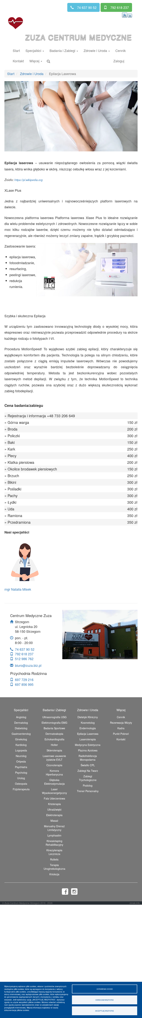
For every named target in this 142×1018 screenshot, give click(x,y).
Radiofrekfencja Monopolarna (88, 757)
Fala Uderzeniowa (54, 798)
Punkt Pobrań (121, 734)
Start (16, 50)
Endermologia (88, 728)
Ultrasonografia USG (54, 717)
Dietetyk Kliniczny (87, 717)
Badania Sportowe (54, 728)
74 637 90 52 (24, 649)
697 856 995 (24, 684)
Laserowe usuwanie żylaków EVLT (54, 757)
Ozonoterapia (54, 765)
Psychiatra (21, 767)
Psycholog (21, 772)
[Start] (15, 23)
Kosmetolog (88, 722)
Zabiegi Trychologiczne (88, 778)
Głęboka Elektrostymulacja (54, 781)
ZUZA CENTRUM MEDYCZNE (78, 37)
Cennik (120, 50)
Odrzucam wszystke (104, 1000)
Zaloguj (118, 60)
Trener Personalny (88, 791)
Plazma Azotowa (87, 750)
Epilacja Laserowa (87, 734)
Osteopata (21, 783)
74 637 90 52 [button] (87, 7)
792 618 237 (24, 653)
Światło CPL (88, 765)
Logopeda (21, 750)
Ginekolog (21, 739)
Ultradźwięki (54, 809)
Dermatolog (21, 722)
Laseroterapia (88, 739)
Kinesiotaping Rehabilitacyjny (54, 842)
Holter (54, 745)
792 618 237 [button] (119, 7)
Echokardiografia (54, 739)
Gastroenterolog (21, 734)
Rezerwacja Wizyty (121, 722)
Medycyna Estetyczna (87, 745)
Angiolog (21, 717)
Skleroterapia (54, 750)
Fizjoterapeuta (21, 789)
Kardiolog (21, 745)
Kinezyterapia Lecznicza (54, 852)
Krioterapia (54, 804)
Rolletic (54, 859)
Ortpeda (21, 761)
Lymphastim (54, 835)
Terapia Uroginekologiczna (54, 866)
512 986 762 (24, 658)
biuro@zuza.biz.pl (28, 665)
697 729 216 (24, 679)
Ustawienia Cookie (105, 989)
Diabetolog (21, 728)
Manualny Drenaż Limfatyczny (54, 828)
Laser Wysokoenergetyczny (54, 791)
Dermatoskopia (54, 734)
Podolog (87, 785)
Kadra (120, 728)
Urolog (21, 778)
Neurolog (21, 756)
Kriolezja (54, 874)
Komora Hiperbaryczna (54, 772)
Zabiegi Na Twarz (87, 771)
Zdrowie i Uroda (31, 73)
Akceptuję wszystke (104, 1011)
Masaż (54, 820)
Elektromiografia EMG (54, 722)
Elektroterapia (54, 815)
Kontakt (18, 60)
